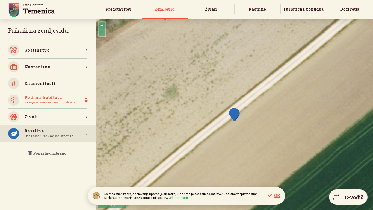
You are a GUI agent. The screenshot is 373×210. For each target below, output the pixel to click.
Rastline (257, 9)
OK (277, 195)
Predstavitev (119, 9)
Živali (211, 9)
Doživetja (350, 9)
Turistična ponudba (303, 9)
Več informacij (178, 198)
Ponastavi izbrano (49, 153)
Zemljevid (165, 9)
